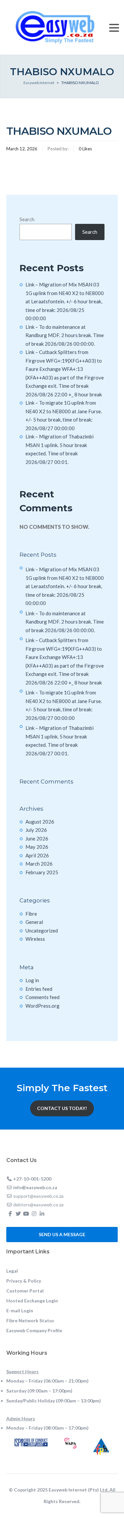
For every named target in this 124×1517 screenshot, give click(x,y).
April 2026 (37, 855)
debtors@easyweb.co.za (38, 1204)
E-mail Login (19, 1310)
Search (27, 219)
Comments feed (42, 997)
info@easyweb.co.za (35, 1187)
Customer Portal (25, 1290)
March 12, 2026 (21, 148)
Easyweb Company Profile (34, 1330)
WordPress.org (42, 1006)
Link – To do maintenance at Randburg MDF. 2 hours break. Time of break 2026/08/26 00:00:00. (64, 335)
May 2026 (36, 847)
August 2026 (39, 822)
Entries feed (38, 989)
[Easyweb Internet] (55, 26)
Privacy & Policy (23, 1281)
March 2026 (39, 864)
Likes (85, 148)
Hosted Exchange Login (32, 1300)
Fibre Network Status (30, 1320)
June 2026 (36, 838)
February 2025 (41, 872)
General (34, 922)
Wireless (35, 939)
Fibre (31, 914)
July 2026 (36, 830)
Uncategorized (41, 931)
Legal (12, 1271)
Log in (32, 980)
